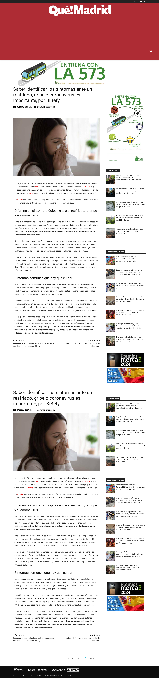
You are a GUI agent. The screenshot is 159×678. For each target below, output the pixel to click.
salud (37, 186)
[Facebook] (134, 1)
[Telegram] (140, 1)
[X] (144, 1)
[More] (55, 112)
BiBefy (20, 199)
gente (30, 193)
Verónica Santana (24, 107)
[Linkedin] (44, 112)
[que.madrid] (79, 11)
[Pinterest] (27, 112)
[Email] (49, 112)
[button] (151, 51)
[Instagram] (137, 1)
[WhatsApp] (32, 112)
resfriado (86, 186)
